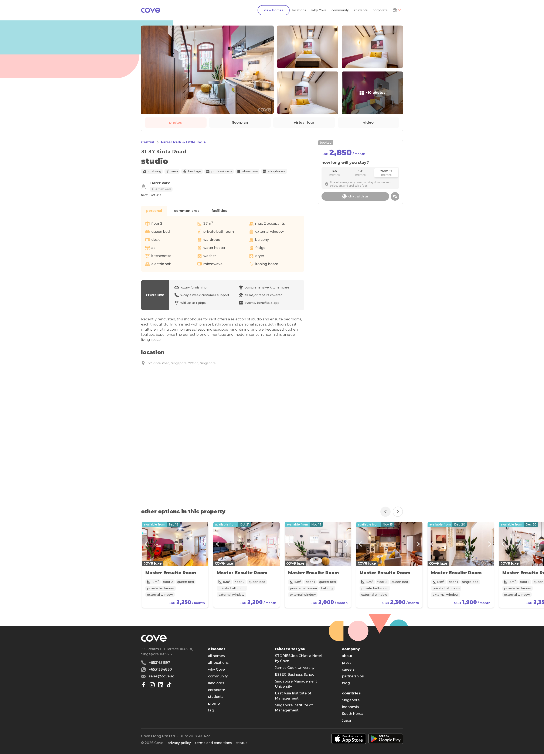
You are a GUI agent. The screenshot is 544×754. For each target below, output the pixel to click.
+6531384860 (160, 669)
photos (175, 122)
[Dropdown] (396, 10)
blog (346, 683)
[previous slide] (385, 512)
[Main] (150, 10)
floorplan (240, 122)
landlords (216, 683)
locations (299, 10)
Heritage (194, 171)
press (346, 663)
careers (348, 669)
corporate (380, 10)
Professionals (221, 171)
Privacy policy (179, 743)
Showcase (250, 171)
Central (147, 142)
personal (154, 211)
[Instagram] (152, 684)
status (241, 743)
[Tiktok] (169, 684)
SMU (174, 171)
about (347, 656)
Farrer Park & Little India (183, 142)
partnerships (353, 676)
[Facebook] (143, 684)
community (340, 10)
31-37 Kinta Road (163, 152)
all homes (216, 656)
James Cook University (294, 668)
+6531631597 (159, 663)
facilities (219, 211)
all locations (218, 663)
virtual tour (304, 122)
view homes (273, 10)
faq (211, 710)
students (361, 10)
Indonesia (350, 707)
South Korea (352, 714)
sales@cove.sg (161, 676)
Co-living (154, 171)
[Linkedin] (160, 684)
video (368, 122)
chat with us (358, 196)
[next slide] (398, 512)
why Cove (318, 10)
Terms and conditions (213, 743)
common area (187, 211)
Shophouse (276, 171)
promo (214, 703)
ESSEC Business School (295, 675)
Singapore (351, 700)
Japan (347, 720)
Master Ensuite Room (170, 572)
